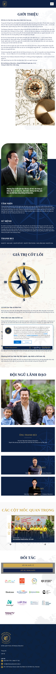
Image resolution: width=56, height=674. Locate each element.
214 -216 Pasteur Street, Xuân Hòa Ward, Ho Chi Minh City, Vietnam (21, 666)
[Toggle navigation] (52, 3)
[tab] (28, 565)
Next (45, 543)
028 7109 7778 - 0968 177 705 (11, 660)
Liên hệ (3, 653)
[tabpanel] (31, 529)
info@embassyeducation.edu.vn (12, 664)
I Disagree (27, 342)
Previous (11, 543)
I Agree (17, 342)
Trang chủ (3, 650)
